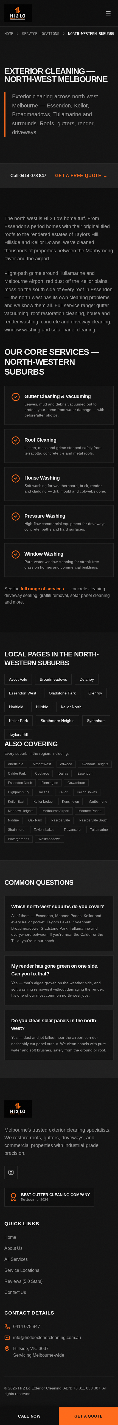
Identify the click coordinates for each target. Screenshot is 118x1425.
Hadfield (16, 707)
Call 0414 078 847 (28, 175)
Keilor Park (18, 720)
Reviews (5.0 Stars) (23, 1281)
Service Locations (40, 33)
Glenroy (95, 693)
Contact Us (15, 1292)
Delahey (87, 679)
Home (8, 33)
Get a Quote (88, 1416)
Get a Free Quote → (81, 175)
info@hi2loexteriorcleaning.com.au (47, 1337)
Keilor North (71, 707)
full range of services (42, 588)
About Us (13, 1248)
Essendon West (22, 693)
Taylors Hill (18, 734)
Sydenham (96, 720)
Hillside (42, 707)
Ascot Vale (18, 679)
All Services (16, 1259)
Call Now (29, 1416)
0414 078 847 (26, 1326)
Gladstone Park (62, 693)
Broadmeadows (53, 679)
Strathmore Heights (57, 720)
